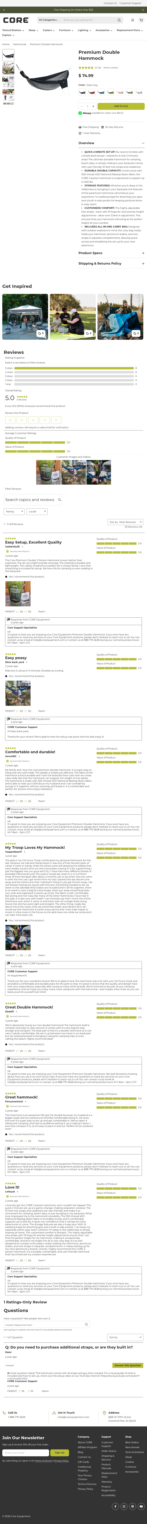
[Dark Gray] (82, 92)
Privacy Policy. (61, 1460)
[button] (4, 10)
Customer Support (130, 3)
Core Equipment (20, 1516)
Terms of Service (43, 1460)
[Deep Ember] (91, 92)
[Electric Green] (110, 92)
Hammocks (19, 44)
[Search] (119, 20)
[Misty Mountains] (139, 92)
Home (5, 44)
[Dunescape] (120, 92)
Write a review (110, 67)
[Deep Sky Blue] (101, 92)
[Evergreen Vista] (129, 92)
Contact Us (110, 3)
